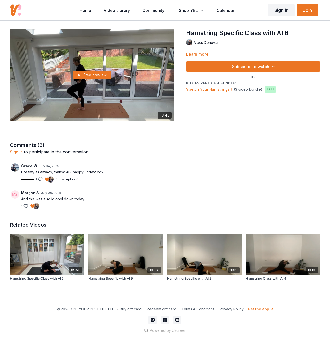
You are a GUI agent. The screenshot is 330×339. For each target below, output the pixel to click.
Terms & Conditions (198, 309)
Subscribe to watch (250, 66)
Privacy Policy (232, 309)
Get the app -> (261, 309)
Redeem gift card (161, 309)
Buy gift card (131, 309)
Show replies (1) (68, 179)
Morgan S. (30, 193)
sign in (16, 151)
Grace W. (29, 166)
